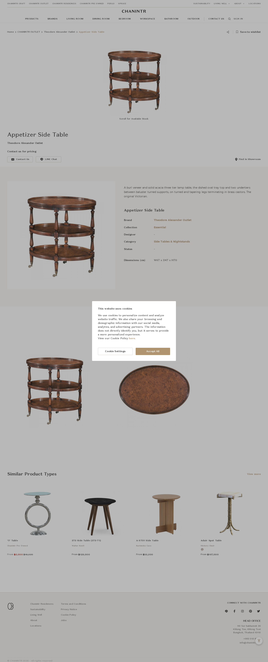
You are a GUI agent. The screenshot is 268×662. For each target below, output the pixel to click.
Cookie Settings (115, 351)
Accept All (152, 351)
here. (132, 338)
